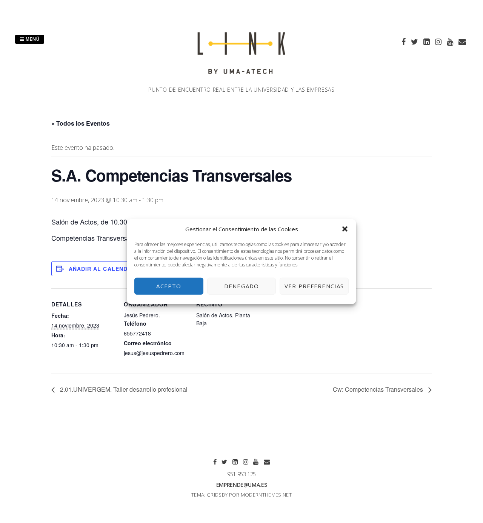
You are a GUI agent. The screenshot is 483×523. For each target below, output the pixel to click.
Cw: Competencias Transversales (379, 389)
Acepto (168, 286)
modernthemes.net (266, 494)
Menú (32, 39)
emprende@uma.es (241, 484)
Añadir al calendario (105, 268)
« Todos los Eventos (80, 123)
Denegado (241, 286)
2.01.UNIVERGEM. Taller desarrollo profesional (123, 389)
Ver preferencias (314, 286)
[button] (345, 229)
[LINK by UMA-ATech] (241, 81)
